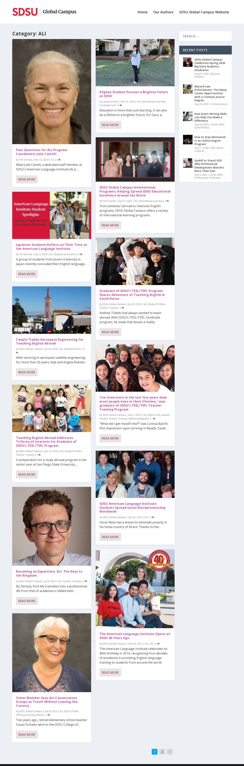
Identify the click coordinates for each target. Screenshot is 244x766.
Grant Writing (201, 127)
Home (142, 12)
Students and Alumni (65, 254)
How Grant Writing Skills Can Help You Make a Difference (210, 117)
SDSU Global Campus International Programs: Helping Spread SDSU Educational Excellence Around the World (135, 191)
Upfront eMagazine (138, 418)
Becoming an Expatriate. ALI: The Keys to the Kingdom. (49, 573)
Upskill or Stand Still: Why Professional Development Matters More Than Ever (209, 166)
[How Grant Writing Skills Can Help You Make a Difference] (188, 116)
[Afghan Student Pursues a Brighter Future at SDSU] (135, 62)
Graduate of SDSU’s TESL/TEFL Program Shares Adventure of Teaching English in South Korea (132, 295)
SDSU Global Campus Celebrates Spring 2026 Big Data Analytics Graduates (209, 65)
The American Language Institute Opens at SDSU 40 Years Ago (135, 636)
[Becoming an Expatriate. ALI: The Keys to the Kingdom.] (51, 526)
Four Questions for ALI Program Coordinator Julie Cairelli (41, 152)
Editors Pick (154, 415)
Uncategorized (108, 105)
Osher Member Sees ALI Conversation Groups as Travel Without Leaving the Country (47, 702)
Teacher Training (25, 454)
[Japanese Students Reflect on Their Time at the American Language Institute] (51, 215)
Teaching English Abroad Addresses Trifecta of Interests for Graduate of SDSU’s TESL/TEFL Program (46, 442)
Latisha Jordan (110, 101)
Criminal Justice (219, 104)
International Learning (153, 101)
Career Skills (217, 124)
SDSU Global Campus (30, 349)
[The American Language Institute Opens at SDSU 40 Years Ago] (135, 588)
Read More (26, 179)
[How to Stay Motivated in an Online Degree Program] (188, 139)
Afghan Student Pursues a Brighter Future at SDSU (134, 94)
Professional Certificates (207, 177)
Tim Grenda (25, 159)
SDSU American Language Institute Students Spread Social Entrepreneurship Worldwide (133, 508)
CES (151, 643)
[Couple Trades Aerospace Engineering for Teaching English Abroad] (51, 310)
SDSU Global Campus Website (204, 12)
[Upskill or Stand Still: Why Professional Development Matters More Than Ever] (188, 163)
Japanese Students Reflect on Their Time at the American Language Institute (51, 247)
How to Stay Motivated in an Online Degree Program (210, 140)
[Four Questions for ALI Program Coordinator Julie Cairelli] (51, 91)
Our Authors (163, 12)
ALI (52, 159)
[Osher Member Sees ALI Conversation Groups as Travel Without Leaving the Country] (51, 652)
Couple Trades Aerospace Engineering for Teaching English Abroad (49, 341)
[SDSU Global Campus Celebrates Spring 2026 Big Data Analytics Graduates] (188, 62)
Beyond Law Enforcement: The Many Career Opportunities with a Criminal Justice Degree (210, 93)
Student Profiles (72, 349)
